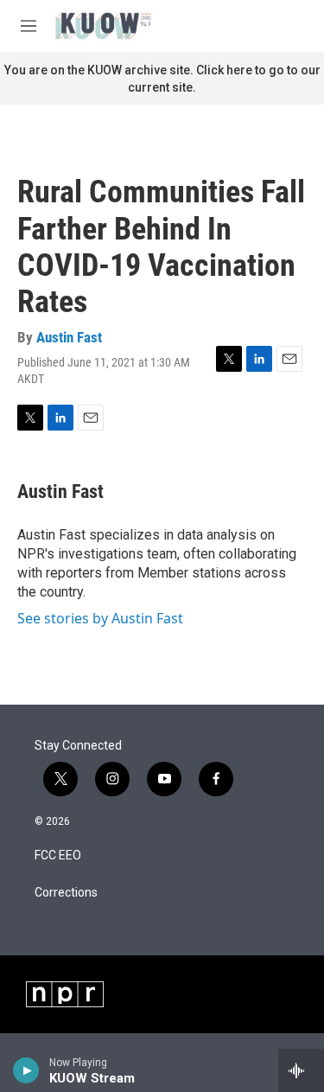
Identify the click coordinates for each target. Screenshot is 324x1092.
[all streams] (301, 1070)
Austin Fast (69, 337)
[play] (26, 1070)
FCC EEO (58, 855)
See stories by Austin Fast (100, 618)
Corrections (66, 892)
